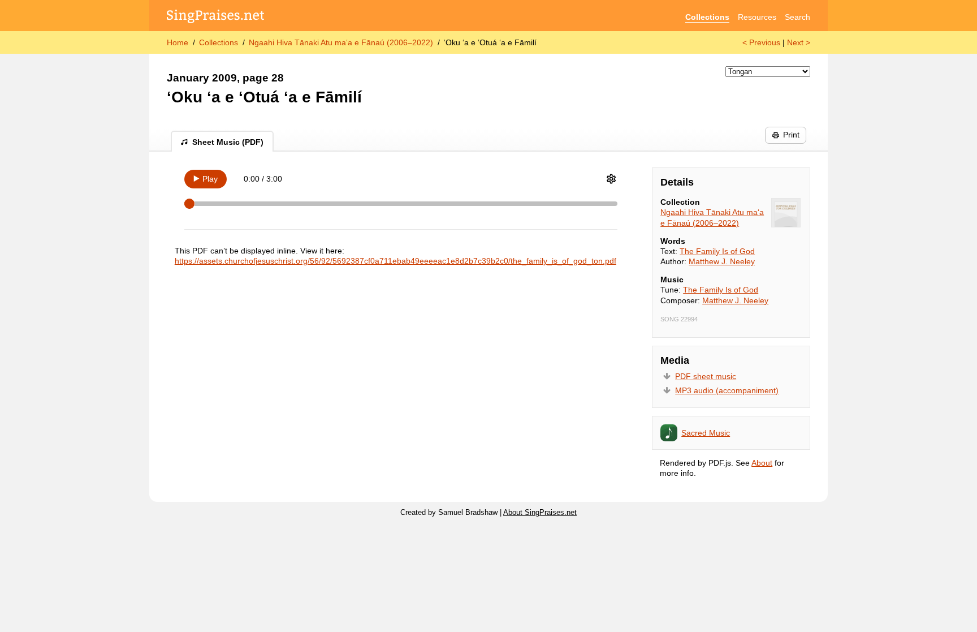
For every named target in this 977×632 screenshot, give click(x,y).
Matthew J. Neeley (722, 261)
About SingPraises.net (540, 513)
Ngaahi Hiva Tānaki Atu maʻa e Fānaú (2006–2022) (341, 42)
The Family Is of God (717, 251)
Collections (707, 17)
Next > (798, 42)
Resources (757, 17)
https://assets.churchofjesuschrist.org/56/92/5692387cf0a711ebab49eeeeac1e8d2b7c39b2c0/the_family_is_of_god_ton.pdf (395, 260)
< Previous (761, 42)
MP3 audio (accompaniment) (727, 390)
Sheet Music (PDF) (227, 142)
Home (177, 42)
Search (797, 17)
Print (791, 134)
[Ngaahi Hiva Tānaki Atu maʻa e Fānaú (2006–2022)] (786, 212)
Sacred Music (705, 432)
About (761, 462)
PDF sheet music (705, 376)
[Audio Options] (611, 178)
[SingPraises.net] (216, 17)
